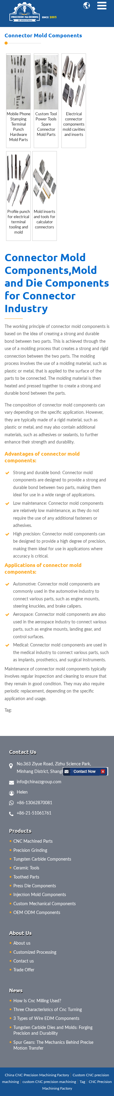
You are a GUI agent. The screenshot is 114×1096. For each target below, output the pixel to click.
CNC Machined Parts (33, 841)
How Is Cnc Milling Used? (37, 1001)
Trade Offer (23, 970)
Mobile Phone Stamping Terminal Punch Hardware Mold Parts (18, 127)
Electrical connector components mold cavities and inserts (74, 124)
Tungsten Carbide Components (42, 859)
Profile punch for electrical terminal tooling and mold (18, 222)
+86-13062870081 (34, 803)
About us (21, 943)
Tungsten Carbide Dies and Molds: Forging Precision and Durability (52, 1031)
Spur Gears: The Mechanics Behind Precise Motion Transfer (53, 1045)
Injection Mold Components (39, 895)
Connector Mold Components (43, 35)
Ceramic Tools (26, 868)
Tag (82, 1082)
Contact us (23, 961)
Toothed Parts (26, 877)
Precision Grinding (30, 850)
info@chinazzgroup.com (39, 782)
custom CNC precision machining (49, 1082)
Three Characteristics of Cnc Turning (47, 1010)
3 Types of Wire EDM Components (46, 1019)
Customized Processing (34, 952)
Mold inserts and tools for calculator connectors (44, 219)
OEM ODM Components (36, 913)
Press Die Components (34, 886)
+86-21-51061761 (34, 813)
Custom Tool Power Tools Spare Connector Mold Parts (46, 124)
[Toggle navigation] (101, 6)
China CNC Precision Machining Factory (37, 1075)
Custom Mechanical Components (44, 904)
